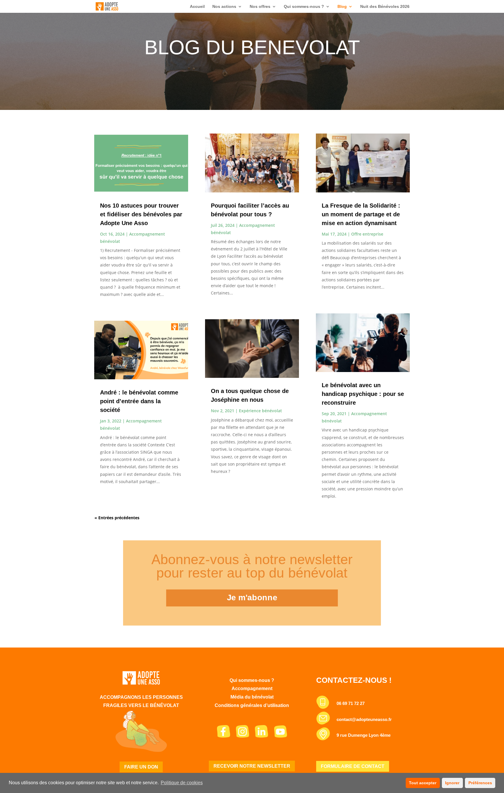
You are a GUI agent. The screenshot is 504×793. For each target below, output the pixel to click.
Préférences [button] (480, 782)
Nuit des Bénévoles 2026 (385, 6)
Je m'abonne (252, 597)
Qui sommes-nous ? (304, 6)
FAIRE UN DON (141, 766)
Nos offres (260, 6)
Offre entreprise (367, 234)
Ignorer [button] (452, 782)
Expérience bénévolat (260, 410)
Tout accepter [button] (422, 782)
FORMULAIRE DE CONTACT (352, 766)
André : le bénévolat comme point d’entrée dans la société (139, 401)
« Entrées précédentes (116, 517)
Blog (342, 6)
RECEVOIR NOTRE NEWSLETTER (252, 766)
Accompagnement (252, 688)
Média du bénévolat (252, 696)
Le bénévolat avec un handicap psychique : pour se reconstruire (363, 394)
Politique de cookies (182, 782)
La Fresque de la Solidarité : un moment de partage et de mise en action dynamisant (361, 214)
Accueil (197, 6)
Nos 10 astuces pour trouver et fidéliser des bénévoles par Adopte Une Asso (141, 214)
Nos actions (224, 6)
